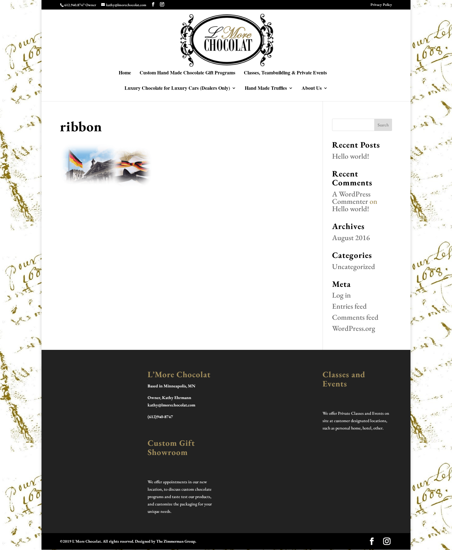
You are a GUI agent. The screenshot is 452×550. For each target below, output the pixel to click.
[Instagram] (162, 4)
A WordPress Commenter (351, 197)
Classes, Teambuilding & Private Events (285, 73)
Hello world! (350, 156)
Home (125, 73)
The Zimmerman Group (175, 541)
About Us (312, 88)
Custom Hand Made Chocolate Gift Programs (187, 73)
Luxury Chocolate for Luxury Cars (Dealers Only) (177, 88)
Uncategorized (353, 266)
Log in (341, 295)
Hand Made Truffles (266, 88)
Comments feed (355, 317)
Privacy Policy (381, 5)
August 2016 (351, 237)
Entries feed (349, 306)
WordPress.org (353, 328)
